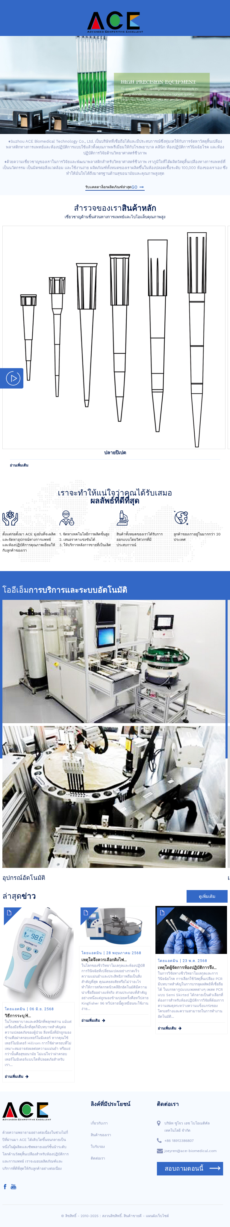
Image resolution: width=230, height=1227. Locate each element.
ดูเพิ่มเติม (207, 896)
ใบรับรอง (98, 1147)
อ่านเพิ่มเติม (19, 465)
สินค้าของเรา (101, 1135)
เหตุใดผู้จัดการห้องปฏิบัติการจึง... (187, 967)
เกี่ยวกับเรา (99, 1123)
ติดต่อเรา (98, 1158)
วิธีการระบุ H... (18, 1015)
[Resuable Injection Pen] (114, 337)
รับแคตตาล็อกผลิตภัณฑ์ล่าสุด (111, 187)
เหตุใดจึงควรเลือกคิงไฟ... (104, 959)
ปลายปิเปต (115, 452)
